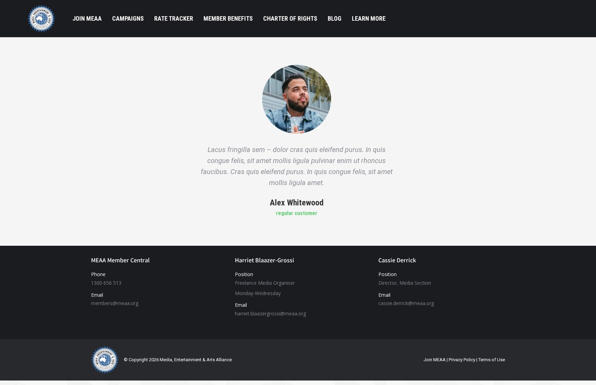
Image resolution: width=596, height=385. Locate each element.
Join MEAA (435, 359)
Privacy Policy (462, 359)
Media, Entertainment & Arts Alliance (196, 359)
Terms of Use (491, 359)
